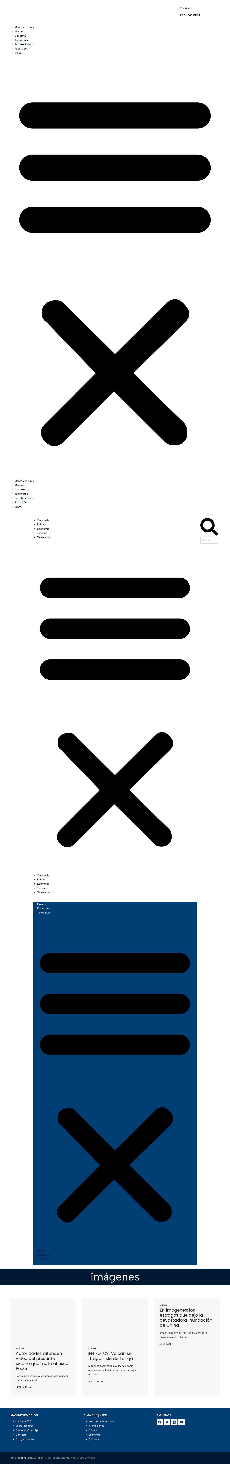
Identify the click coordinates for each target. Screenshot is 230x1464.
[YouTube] (181, 1422)
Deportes (20, 35)
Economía (43, 528)
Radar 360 (20, 48)
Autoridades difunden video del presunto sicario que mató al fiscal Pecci (43, 1361)
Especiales (43, 908)
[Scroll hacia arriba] (222, 1453)
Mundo (18, 31)
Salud (17, 53)
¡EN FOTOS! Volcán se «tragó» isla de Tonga (110, 1356)
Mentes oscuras (24, 27)
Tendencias (44, 537)
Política (41, 524)
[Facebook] (160, 1422)
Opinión (41, 904)
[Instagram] (174, 1422)
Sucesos (42, 533)
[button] (115, 269)
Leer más (23, 1387)
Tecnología (21, 40)
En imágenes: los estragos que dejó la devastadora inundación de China (186, 1317)
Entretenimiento (24, 44)
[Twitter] (167, 1422)
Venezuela (43, 520)
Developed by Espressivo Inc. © (26, 1457)
